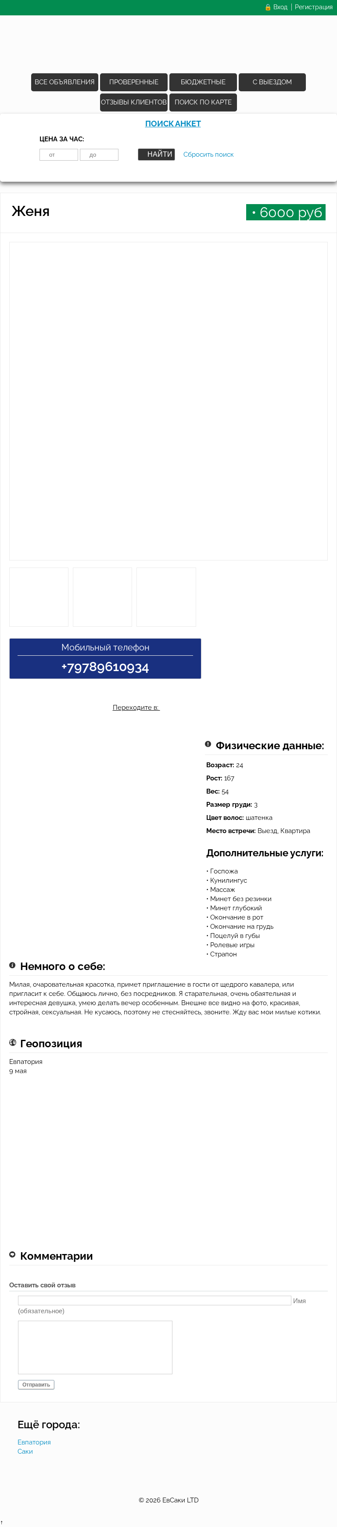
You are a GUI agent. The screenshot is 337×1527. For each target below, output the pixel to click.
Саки (25, 1451)
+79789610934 (105, 666)
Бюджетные (203, 82)
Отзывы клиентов (134, 102)
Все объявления (65, 82)
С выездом (272, 82)
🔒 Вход (275, 7)
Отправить (36, 1385)
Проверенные (133, 82)
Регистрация (314, 7)
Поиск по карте (203, 102)
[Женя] (168, 405)
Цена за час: (61, 139)
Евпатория (34, 1442)
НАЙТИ (159, 154)
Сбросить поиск (208, 154)
